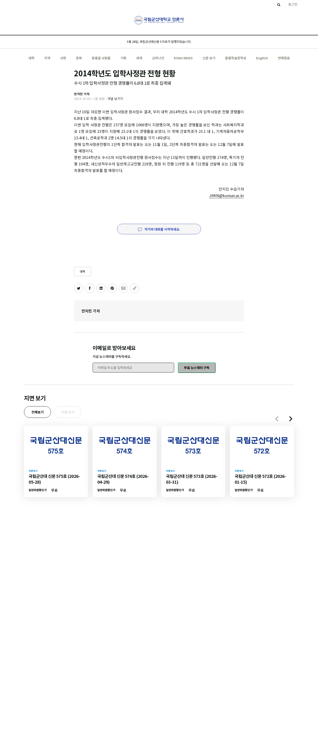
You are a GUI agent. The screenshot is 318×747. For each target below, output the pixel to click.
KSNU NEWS (183, 58)
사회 (63, 58)
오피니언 (158, 58)
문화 (79, 58)
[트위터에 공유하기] (78, 288)
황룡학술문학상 (235, 58)
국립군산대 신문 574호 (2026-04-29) (123, 479)
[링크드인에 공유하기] (101, 288)
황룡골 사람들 (101, 58)
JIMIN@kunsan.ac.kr (226, 195)
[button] (291, 418)
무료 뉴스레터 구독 (197, 367)
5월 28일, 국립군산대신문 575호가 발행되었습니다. (159, 41)
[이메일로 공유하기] (123, 288)
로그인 (292, 4)
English (262, 58)
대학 (31, 58)
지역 (47, 58)
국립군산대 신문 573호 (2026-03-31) (191, 479)
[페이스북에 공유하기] (90, 288)
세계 (139, 58)
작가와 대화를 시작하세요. (162, 229)
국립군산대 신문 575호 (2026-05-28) (54, 479)
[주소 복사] (134, 288)
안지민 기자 (90, 311)
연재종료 (284, 58)
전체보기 (37, 412)
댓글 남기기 (115, 98)
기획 (123, 58)
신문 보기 (209, 58)
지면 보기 (67, 412)
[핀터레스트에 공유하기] (112, 288)
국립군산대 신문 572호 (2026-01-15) (260, 479)
